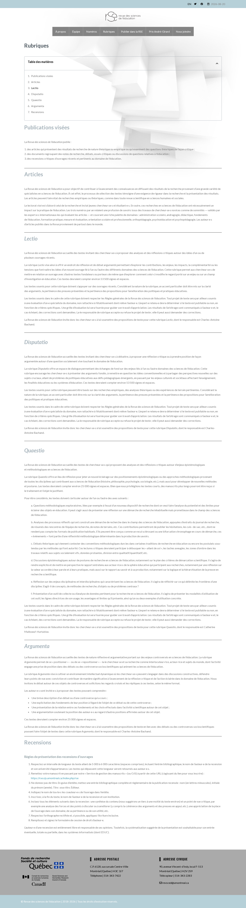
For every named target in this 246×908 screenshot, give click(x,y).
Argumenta (37, 106)
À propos (60, 31)
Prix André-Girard (159, 31)
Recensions (37, 112)
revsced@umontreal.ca (175, 882)
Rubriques (109, 31)
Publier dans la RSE (132, 31)
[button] (217, 63)
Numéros (91, 31)
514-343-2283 (183, 875)
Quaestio (36, 100)
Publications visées (42, 75)
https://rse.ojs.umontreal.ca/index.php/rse (54, 778)
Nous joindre (183, 31)
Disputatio (37, 93)
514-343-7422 (112, 875)
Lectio (34, 87)
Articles (35, 81)
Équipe (76, 31)
